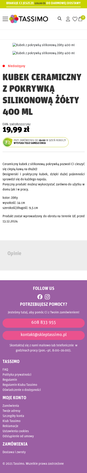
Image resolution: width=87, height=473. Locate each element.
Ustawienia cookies (16, 431)
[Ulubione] (75, 19)
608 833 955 (43, 323)
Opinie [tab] (14, 253)
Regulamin (10, 380)
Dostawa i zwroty (14, 452)
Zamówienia (11, 406)
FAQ (5, 370)
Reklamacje (10, 426)
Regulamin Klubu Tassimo (20, 385)
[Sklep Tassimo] (25, 19)
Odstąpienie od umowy (18, 436)
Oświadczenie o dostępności (22, 390)
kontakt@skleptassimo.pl (44, 335)
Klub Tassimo (11, 421)
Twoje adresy (11, 411)
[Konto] (68, 19)
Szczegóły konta (13, 416)
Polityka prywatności (17, 375)
